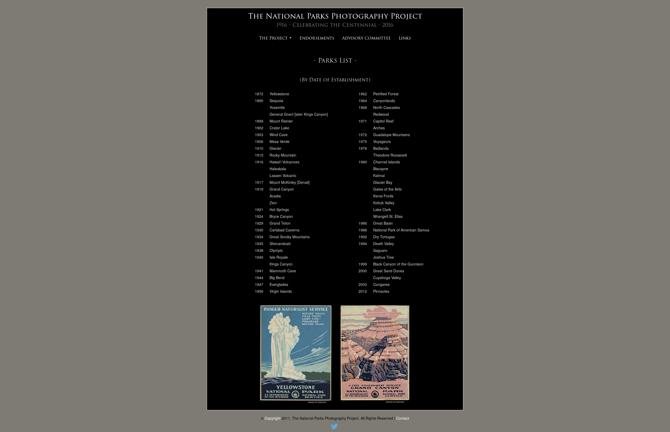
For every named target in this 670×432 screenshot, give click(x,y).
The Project (274, 38)
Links (405, 38)
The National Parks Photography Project (335, 16)
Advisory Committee (366, 38)
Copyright (273, 418)
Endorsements (316, 38)
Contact (402, 418)
